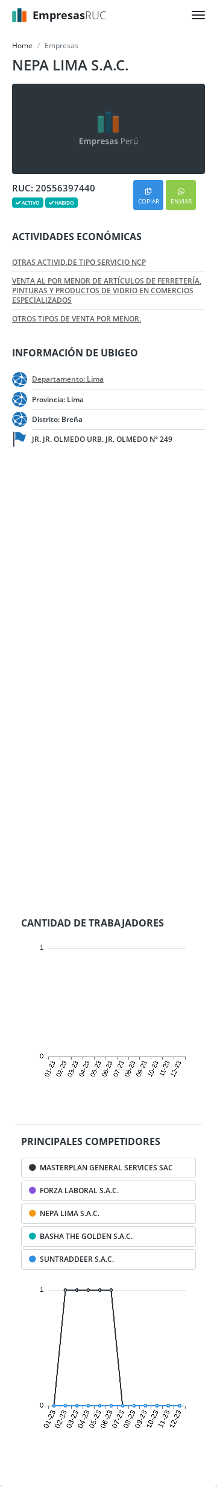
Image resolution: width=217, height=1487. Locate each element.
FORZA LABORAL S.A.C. (77, 1190)
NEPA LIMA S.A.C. (67, 1213)
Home (22, 45)
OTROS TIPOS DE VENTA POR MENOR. (76, 319)
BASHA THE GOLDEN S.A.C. (84, 1236)
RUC (69, 15)
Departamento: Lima (68, 379)
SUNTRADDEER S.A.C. (75, 1259)
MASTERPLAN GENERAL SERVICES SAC (104, 1168)
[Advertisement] (108, 575)
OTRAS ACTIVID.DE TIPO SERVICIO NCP (79, 262)
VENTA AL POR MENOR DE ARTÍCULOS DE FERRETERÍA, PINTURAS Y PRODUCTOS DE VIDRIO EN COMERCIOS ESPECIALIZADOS (106, 290)
